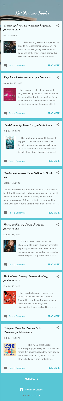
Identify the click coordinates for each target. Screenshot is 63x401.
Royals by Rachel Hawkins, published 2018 (27, 77)
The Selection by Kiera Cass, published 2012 (28, 125)
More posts (31, 379)
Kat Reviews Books (31, 13)
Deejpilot (38, 395)
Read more (53, 65)
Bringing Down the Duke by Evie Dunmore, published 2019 (22, 330)
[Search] (59, 5)
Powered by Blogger (33, 389)
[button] (57, 26)
